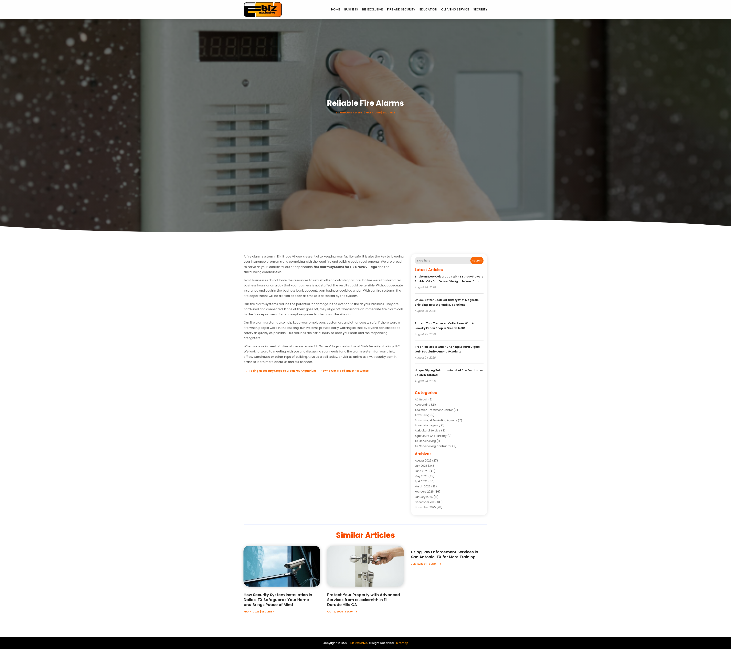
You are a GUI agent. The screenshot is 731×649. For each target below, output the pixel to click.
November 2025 (425, 507)
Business (351, 9)
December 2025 (425, 502)
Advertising (422, 415)
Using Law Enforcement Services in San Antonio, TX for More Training (444, 554)
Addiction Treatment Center (434, 410)
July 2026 (421, 466)
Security (480, 9)
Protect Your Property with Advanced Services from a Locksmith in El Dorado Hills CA (363, 599)
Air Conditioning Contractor (433, 446)
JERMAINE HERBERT (351, 112)
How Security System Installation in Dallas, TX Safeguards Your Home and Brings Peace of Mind (278, 599)
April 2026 (421, 481)
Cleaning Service (455, 9)
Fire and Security (401, 9)
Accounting (422, 405)
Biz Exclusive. (359, 643)
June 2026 (422, 471)
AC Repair (421, 399)
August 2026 (423, 460)
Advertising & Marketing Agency (436, 420)
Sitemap (402, 643)
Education (428, 9)
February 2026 (424, 492)
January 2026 (424, 497)
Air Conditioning (425, 441)
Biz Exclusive (372, 9)
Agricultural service (427, 430)
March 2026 (422, 486)
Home (335, 9)
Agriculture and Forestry (431, 436)
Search (477, 260)
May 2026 (421, 476)
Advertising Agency (427, 425)
